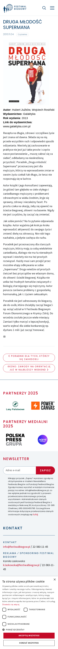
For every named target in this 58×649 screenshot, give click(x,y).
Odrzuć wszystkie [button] (29, 643)
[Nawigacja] (52, 8)
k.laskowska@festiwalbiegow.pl (21, 565)
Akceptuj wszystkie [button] (29, 635)
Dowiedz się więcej (10, 604)
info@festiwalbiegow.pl (16, 547)
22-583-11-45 (40, 547)
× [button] (54, 579)
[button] (29, 629)
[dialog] (29, 612)
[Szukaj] (44, 8)
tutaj (35, 514)
